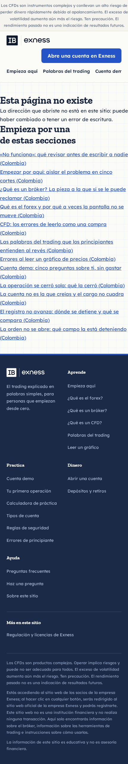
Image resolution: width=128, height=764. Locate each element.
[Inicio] (28, 40)
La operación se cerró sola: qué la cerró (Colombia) (62, 285)
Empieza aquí (22, 71)
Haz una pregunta (25, 583)
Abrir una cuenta (85, 478)
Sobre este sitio (22, 596)
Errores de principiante (30, 540)
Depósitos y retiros (87, 491)
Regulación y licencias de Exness (40, 634)
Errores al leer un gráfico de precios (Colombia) (57, 259)
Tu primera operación (29, 491)
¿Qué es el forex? (85, 398)
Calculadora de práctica (32, 503)
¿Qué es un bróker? (87, 410)
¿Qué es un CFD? (85, 422)
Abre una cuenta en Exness (81, 56)
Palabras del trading (66, 71)
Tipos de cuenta (23, 515)
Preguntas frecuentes (28, 571)
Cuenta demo (20, 478)
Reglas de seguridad (28, 528)
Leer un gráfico (83, 447)
